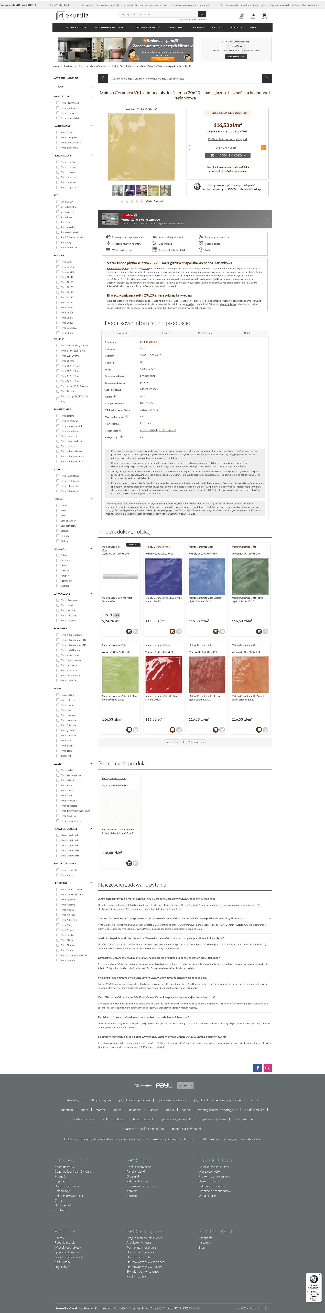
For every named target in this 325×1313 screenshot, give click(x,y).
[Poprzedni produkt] (103, 78)
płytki (216, 279)
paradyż (253, 1100)
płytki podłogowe (100, 1100)
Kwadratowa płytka (117, 268)
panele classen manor (186, 1129)
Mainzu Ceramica (134, 78)
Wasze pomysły (209, 1171)
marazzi (101, 1110)
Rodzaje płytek (212, 243)
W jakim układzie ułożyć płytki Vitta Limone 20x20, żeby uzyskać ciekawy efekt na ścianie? (152, 977)
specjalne (60, 549)
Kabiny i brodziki (137, 1181)
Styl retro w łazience (140, 1252)
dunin (84, 1110)
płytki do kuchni (167, 430)
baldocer (135, 1110)
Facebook (205, 1238)
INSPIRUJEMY (197, 27)
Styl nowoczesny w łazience (145, 1262)
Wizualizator (207, 1196)
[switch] (313, 1298)
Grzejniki (132, 1176)
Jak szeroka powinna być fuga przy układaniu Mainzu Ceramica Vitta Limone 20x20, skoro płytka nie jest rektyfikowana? (170, 918)
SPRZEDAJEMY (175, 27)
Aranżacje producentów (215, 1191)
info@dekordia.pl (30, 5)
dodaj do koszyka (233, 155)
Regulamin (62, 1181)
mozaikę (190, 304)
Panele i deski (135, 1171)
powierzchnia (62, 409)
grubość (59, 339)
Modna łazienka (137, 1276)
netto (118, 1110)
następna (199, 742)
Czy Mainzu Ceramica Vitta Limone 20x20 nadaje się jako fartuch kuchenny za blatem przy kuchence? (159, 957)
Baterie (131, 1196)
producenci (61, 883)
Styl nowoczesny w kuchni (144, 1267)
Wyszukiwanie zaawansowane (193, 19)
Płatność (60, 1176)
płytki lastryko (254, 1110)
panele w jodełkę (214, 1119)
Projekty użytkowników (214, 1176)
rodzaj (58, 499)
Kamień (131, 1191)
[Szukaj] (202, 14)
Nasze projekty (209, 1181)
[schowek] (135, 631)
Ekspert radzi (165, 243)
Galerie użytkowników (214, 1167)
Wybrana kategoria (66, 78)
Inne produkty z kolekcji (170, 237)
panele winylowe (82, 1119)
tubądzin (67, 1110)
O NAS (253, 27)
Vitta (118, 286)
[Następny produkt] (267, 78)
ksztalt (58, 469)
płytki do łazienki (149, 430)
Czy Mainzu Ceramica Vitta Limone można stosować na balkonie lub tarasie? (143, 1016)
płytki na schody (113, 1119)
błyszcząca (112, 271)
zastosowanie (62, 126)
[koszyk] (129, 631)
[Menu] (320, 1275)
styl (56, 195)
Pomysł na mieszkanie (141, 1247)
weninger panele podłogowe (217, 1110)
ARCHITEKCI (236, 27)
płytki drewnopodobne (134, 1100)
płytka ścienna (147, 375)
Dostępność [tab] (164, 333)
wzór (57, 763)
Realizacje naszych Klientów (126, 243)
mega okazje (61, 96)
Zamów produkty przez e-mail (127, 237)
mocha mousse (244, 1119)
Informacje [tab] (122, 333)
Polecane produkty (211, 1186)
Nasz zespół (63, 1205)
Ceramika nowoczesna (141, 1186)
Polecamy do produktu (216, 237)
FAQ (207, 250)
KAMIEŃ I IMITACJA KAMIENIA (145, 27)
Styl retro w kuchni (139, 1257)
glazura (144, 382)
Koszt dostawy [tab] (205, 333)
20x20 (145, 268)
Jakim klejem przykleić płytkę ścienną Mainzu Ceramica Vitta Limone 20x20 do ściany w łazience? (156, 898)
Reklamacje (62, 1191)
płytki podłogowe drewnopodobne (217, 1100)
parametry (60, 628)
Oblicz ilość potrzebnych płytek (229, 139)
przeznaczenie (62, 155)
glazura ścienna (228, 304)
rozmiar (59, 255)
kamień (154, 1110)
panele (186, 1110)
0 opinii (158, 201)
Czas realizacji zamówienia (73, 1171)
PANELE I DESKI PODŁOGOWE (109, 27)
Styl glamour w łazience (142, 1271)
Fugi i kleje (62, 1267)
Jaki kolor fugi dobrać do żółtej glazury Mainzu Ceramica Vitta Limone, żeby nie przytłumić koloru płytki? (161, 938)
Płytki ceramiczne (76, 27)
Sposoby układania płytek (171, 250)
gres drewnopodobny (172, 1100)
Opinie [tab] (247, 333)
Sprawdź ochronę (236, 56)
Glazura (253, 282)
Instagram (205, 1242)
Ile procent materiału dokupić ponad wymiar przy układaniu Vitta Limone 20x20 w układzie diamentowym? (162, 1036)
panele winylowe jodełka (179, 1119)
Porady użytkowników (69, 1257)
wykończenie (62, 593)
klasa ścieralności (65, 829)
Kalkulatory (62, 1262)
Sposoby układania (67, 1252)
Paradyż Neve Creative (114, 778)
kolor (57, 688)
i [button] (114, 396)
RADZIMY (217, 27)
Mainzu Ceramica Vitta (171, 78)
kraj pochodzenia (65, 863)
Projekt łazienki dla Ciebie (144, 1238)
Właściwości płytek (122, 250)
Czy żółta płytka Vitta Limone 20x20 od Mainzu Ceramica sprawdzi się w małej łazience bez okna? (156, 997)
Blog (202, 1247)
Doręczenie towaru (68, 1186)
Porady (59, 1238)
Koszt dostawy (64, 1167)
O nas (58, 1200)
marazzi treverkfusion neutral (144, 1129)
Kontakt (60, 1210)
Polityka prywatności (69, 1196)
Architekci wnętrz (138, 1242)
